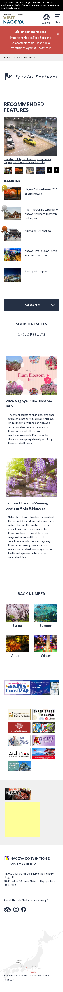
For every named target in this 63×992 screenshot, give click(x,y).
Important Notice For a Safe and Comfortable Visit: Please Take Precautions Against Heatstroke (30, 43)
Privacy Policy (38, 900)
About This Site (12, 900)
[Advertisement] (22, 819)
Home (7, 57)
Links (26, 900)
